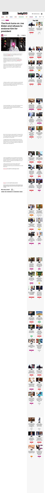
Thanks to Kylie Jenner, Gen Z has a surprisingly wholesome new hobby (31, 400)
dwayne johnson (16, 191)
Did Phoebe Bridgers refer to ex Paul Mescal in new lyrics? (31, 346)
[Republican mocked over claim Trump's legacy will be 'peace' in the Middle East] (39, 153)
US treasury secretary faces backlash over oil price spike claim (31, 186)
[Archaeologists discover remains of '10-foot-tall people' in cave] (31, 485)
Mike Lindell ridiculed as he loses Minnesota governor (31, 439)
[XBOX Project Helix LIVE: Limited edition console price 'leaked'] (39, 128)
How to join (5, 168)
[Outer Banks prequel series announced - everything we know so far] (31, 259)
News (7, 16)
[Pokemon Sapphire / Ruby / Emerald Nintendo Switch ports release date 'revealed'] (39, 340)
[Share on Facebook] (22, 35)
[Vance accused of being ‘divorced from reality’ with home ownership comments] (39, 379)
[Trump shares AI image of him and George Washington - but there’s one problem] (39, 326)
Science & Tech (21, 16)
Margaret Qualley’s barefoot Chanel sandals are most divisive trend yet (39, 478)
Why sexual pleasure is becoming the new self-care (39, 239)
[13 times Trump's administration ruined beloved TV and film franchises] (31, 366)
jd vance (39, 176)
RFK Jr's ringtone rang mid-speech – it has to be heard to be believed (39, 68)
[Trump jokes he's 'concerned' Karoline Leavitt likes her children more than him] (31, 48)
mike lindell (31, 442)
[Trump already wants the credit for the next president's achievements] (39, 48)
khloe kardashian (31, 109)
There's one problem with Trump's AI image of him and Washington (39, 333)
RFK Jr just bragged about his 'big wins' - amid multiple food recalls (31, 293)
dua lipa (39, 190)
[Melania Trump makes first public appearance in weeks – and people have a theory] (31, 128)
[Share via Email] (24, 35)
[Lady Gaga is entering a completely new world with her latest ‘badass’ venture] (39, 447)
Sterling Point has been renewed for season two (31, 477)
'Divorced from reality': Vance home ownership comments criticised (39, 386)
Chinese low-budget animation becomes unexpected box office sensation (39, 280)
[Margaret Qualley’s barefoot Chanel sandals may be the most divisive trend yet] (39, 472)
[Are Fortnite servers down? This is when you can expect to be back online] (39, 394)
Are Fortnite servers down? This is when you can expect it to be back (39, 400)
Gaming (11, 16)
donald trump (31, 57)
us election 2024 (9, 191)
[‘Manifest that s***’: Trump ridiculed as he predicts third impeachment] (39, 287)
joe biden (2, 191)
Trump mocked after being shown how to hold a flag (31, 80)
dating (39, 243)
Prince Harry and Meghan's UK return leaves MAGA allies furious (31, 212)
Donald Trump (31, 32)
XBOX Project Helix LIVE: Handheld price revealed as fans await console (39, 212)
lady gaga (39, 456)
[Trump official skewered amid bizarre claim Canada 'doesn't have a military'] (39, 75)
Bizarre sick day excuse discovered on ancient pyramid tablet (39, 318)
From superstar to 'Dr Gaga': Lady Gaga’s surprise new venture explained (39, 453)
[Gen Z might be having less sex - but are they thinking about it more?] (39, 234)
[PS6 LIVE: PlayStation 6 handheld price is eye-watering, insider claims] (31, 114)
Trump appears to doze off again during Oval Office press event (31, 68)
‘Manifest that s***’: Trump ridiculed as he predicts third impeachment (39, 294)
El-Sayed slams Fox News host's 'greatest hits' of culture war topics (39, 439)
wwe (5, 191)
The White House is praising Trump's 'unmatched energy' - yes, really (31, 225)
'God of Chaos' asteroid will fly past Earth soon (31, 332)
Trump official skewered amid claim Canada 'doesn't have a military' (39, 81)
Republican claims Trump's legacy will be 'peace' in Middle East (39, 158)
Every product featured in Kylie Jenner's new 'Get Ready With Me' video (39, 265)
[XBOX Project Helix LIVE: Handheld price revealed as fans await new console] (39, 206)
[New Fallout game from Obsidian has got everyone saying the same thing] (31, 419)
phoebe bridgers (31, 350)
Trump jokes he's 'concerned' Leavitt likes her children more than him (31, 54)
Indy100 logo (22, 13)
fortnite (39, 403)
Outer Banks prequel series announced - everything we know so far (31, 265)
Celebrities (31, 16)
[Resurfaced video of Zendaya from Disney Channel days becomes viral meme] (39, 219)
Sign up (4, 182)
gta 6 (39, 32)
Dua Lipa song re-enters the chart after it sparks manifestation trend (39, 187)
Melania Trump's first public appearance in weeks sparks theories (31, 134)
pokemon (39, 350)
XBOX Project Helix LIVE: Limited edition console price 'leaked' (39, 133)
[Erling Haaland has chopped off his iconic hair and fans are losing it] (31, 379)
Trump (16, 16)
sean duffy (39, 84)
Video (36, 16)
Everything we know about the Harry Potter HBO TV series (31, 279)
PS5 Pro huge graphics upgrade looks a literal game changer (39, 424)
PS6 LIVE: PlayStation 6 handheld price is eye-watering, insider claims (31, 120)
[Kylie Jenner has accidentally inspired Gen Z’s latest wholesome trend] (31, 394)
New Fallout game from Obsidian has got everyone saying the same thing (31, 425)
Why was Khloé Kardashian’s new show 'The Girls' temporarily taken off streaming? (31, 106)
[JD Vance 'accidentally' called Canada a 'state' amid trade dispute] (39, 166)
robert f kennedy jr (31, 297)
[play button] (13, 44)
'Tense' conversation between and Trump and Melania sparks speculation (39, 106)
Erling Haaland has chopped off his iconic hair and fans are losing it (31, 385)
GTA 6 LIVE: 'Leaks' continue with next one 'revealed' (39, 29)
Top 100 (2, 16)
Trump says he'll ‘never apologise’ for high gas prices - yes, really (31, 318)
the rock (7, 20)
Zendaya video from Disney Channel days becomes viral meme (39, 226)
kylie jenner (31, 403)
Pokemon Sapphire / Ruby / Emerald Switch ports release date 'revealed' (39, 347)
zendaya (39, 229)
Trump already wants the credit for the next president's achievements (39, 54)
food (31, 456)
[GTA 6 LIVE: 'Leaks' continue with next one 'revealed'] (39, 24)
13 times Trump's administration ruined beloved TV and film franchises (31, 371)
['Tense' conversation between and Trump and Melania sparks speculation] (39, 100)
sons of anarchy (31, 243)
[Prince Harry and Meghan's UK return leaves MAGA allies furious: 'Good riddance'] (31, 206)
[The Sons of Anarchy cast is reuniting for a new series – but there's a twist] (39, 114)
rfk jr (39, 70)
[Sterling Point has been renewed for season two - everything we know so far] (31, 472)
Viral (26, 16)
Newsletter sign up (36, 13)
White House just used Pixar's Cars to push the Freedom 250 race (31, 29)
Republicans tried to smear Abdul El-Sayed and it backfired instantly (31, 158)
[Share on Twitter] (23, 35)
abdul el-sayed (39, 442)
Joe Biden (8, 54)
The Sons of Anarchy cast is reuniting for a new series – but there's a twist (39, 120)
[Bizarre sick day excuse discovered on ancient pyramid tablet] (39, 313)
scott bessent (31, 190)
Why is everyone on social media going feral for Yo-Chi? (31, 452)
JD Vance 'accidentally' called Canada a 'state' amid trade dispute (39, 173)
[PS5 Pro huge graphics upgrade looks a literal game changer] (39, 419)
